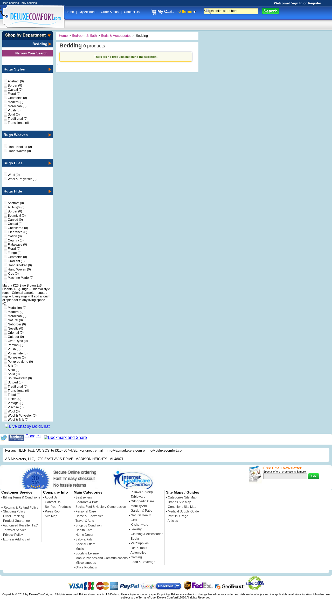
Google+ (33, 436)
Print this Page (178, 516)
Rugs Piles (13, 163)
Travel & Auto (84, 521)
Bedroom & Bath (84, 36)
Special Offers (85, 544)
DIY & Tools (139, 548)
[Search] (270, 11)
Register (314, 3)
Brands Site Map (179, 502)
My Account (87, 12)
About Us (51, 497)
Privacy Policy (13, 535)
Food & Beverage (143, 562)
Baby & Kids (84, 539)
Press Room (53, 511)
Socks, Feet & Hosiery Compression (100, 507)
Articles (173, 521)
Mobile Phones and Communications (101, 558)
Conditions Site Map (182, 507)
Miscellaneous (85, 563)
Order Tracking (13, 516)
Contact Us (132, 12)
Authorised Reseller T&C (20, 525)
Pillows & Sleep (142, 492)
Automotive (138, 552)
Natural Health (141, 515)
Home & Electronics (89, 516)
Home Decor (84, 535)
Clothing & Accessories (147, 534)
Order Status (110, 12)
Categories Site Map (182, 497)
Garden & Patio (141, 510)
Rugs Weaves (16, 135)
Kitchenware (139, 524)
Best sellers (83, 497)
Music (79, 549)
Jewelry (136, 529)
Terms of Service (14, 530)
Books (135, 538)
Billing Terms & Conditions (21, 497)
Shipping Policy (14, 511)
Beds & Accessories (116, 36)
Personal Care (85, 511)
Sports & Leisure (87, 553)
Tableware (138, 496)
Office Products (86, 567)
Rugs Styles (14, 69)
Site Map (51, 516)
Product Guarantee (16, 521)
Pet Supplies (140, 543)
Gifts (134, 520)
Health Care (84, 530)
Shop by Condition (88, 525)
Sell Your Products (58, 507)
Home (70, 12)
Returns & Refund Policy (21, 507)
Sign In (296, 3)
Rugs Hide (13, 191)
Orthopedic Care (142, 501)
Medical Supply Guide (183, 511)
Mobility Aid (139, 506)
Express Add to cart (16, 539)
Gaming (136, 557)
